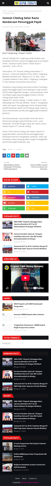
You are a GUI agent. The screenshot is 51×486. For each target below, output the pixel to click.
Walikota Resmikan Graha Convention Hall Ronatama (29, 465)
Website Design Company (29, 482)
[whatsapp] (13, 208)
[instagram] (13, 197)
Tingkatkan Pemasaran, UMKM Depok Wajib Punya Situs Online (29, 326)
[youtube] (13, 203)
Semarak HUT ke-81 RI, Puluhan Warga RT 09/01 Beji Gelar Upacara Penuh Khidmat (31, 247)
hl (14, 149)
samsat (10, 11)
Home (4, 11)
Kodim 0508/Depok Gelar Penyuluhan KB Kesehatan (30, 455)
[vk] (37, 197)
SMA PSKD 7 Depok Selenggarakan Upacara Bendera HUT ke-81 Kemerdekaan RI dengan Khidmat (28, 224)
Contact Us (33, 478)
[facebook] (13, 186)
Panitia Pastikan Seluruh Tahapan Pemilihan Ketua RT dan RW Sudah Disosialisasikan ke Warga (28, 236)
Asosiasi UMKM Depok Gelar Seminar (29, 314)
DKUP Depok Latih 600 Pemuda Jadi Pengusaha (28, 305)
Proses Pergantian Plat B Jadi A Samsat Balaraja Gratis (30, 444)
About (24, 478)
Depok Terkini (9, 27)
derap (10, 149)
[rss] (13, 192)
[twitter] (37, 186)
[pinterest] (37, 192)
